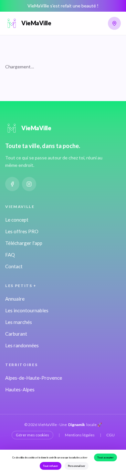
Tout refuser (50, 465)
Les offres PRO (21, 231)
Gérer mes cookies (32, 435)
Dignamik (76, 424)
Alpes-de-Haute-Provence (33, 378)
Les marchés (18, 322)
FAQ (10, 255)
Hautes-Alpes (20, 389)
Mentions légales (80, 435)
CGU (110, 435)
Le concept (16, 220)
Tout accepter (105, 457)
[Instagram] (29, 184)
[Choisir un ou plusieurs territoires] (114, 23)
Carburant (16, 334)
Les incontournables (26, 310)
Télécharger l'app (23, 243)
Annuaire (15, 299)
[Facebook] (12, 184)
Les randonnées (22, 345)
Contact (14, 266)
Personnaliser (76, 465)
